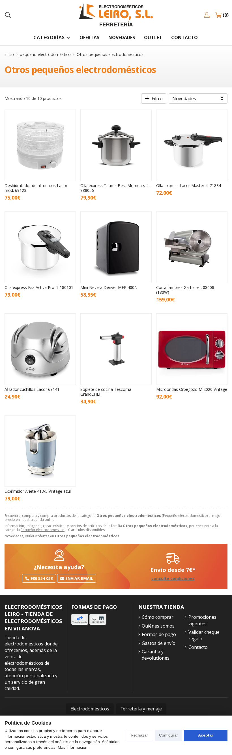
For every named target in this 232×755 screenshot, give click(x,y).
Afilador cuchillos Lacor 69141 (32, 389)
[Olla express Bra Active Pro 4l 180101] (40, 247)
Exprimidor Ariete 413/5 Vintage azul (38, 491)
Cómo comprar (157, 617)
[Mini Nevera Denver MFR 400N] (116, 247)
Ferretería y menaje (141, 709)
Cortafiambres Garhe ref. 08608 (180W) (185, 290)
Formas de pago (159, 634)
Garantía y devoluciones (155, 655)
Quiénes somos (158, 626)
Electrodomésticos (89, 709)
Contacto (198, 647)
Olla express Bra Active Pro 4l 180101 (39, 287)
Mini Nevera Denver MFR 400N (109, 287)
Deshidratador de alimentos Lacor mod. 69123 (36, 188)
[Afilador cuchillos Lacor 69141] (40, 349)
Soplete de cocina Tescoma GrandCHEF (105, 392)
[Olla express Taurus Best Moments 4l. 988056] (116, 145)
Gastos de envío (158, 643)
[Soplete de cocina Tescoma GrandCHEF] (116, 349)
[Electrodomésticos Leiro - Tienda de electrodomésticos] (116, 14)
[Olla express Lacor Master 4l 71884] (191, 145)
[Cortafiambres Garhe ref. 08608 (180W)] (191, 247)
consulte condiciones (173, 578)
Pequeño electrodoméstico (43, 529)
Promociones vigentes (202, 620)
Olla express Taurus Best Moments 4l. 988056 (115, 188)
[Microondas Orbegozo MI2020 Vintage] (191, 349)
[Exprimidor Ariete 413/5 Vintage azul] (40, 451)
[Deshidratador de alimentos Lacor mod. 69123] (40, 145)
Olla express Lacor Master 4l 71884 (188, 185)
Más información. (73, 747)
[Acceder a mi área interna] (206, 15)
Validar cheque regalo (204, 635)
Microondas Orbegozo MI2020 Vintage (191, 389)
